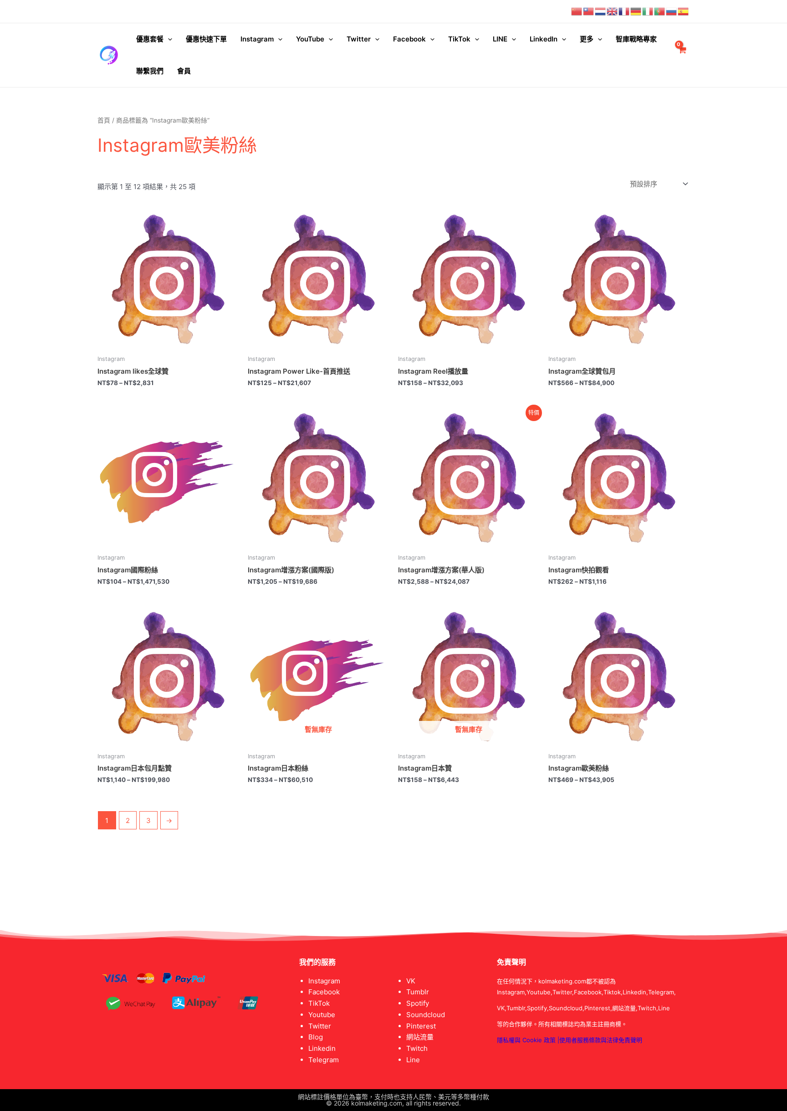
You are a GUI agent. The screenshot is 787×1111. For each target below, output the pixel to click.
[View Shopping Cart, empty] (682, 55)
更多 (586, 39)
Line (413, 1059)
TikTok (459, 39)
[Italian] (648, 11)
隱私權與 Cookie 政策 (526, 1040)
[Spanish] (684, 11)
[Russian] (672, 11)
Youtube (321, 1014)
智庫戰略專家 (636, 39)
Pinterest (421, 1026)
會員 (184, 71)
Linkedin (322, 1048)
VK (410, 981)
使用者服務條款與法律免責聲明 (600, 1040)
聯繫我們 (150, 71)
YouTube (310, 39)
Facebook (409, 39)
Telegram (323, 1059)
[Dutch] (601, 11)
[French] (624, 11)
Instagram (257, 39)
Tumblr (417, 992)
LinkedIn (543, 39)
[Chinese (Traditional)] (589, 11)
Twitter (359, 39)
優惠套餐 (150, 39)
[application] (168, 39)
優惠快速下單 (206, 39)
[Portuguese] (660, 11)
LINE (500, 39)
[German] (636, 11)
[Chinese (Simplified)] (577, 11)
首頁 (103, 120)
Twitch (417, 1048)
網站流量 (420, 1037)
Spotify (417, 1003)
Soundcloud (425, 1014)
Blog (315, 1037)
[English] (612, 11)
